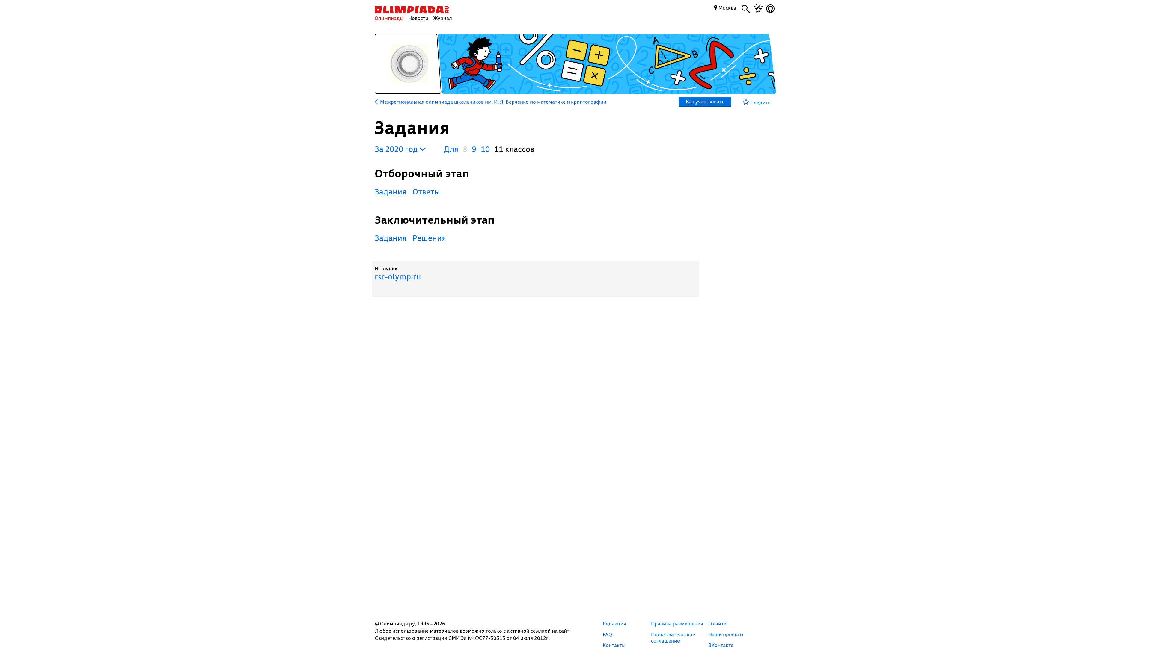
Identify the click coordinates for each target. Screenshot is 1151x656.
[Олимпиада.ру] (412, 9)
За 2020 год (397, 149)
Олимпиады (389, 18)
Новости (418, 18)
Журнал (442, 18)
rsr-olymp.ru (398, 277)
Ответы (426, 192)
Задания (390, 192)
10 (485, 149)
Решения (429, 238)
